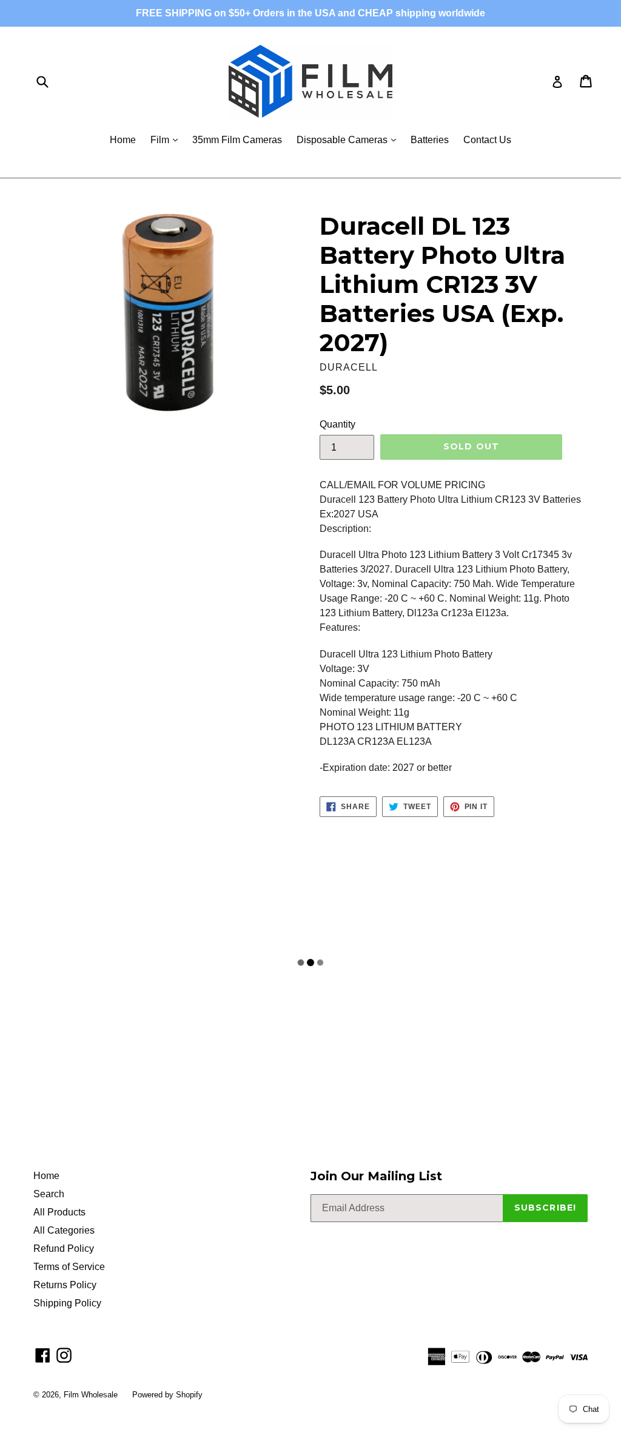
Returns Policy (64, 1285)
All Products (59, 1212)
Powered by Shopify (167, 1394)
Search (48, 1194)
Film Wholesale (92, 1394)
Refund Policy (63, 1248)
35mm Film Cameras (237, 140)
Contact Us (487, 140)
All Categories (64, 1230)
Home (123, 140)
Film (167, 139)
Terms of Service (69, 1267)
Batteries (430, 140)
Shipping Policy (67, 1303)
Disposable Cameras (349, 139)
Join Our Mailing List (376, 1176)
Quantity (337, 424)
